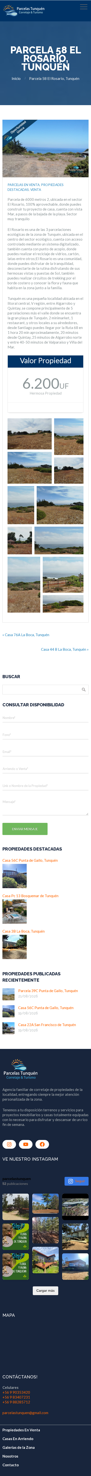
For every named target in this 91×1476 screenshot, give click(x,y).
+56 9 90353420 (16, 1392)
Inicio (16, 78)
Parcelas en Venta (24, 185)
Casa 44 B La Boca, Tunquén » (65, 649)
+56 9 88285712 (16, 1402)
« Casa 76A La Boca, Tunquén (25, 635)
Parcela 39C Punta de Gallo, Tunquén (48, 990)
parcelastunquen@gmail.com (25, 1412)
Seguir (80, 1181)
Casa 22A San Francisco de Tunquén (47, 1024)
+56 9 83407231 (16, 1397)
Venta (35, 190)
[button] (30, 433)
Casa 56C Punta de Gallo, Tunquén (46, 1007)
